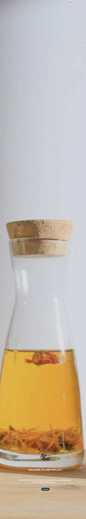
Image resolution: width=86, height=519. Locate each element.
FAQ (37, 3)
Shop (19, 3)
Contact (33, 3)
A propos (26, 3)
